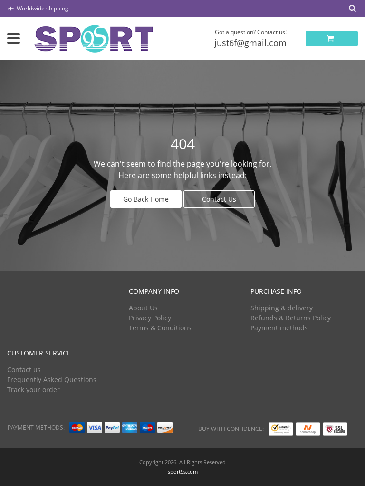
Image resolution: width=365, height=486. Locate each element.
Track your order (33, 389)
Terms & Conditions (160, 327)
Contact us (24, 369)
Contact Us (219, 199)
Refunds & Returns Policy (290, 317)
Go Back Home (146, 199)
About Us (143, 307)
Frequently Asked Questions (51, 379)
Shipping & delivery (281, 307)
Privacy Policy (150, 317)
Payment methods (279, 327)
